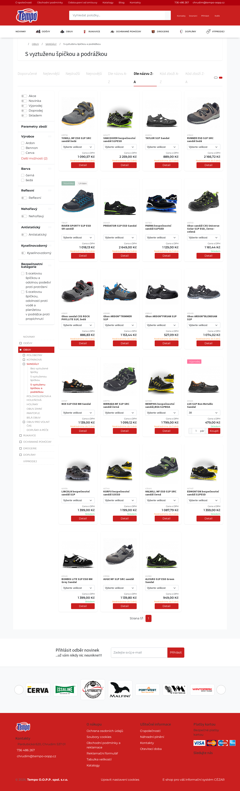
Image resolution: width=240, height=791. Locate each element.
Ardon (30, 143)
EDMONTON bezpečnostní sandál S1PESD (203, 493)
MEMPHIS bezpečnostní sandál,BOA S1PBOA (159, 405)
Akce (32, 96)
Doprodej (36, 110)
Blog (121, 2)
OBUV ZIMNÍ (34, 408)
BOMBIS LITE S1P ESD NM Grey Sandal (77, 580)
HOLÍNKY (32, 404)
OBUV (69, 31)
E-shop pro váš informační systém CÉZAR (194, 779)
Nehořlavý (36, 216)
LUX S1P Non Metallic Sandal (200, 405)
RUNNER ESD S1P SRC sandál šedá (200, 139)
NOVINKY (21, 31)
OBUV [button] (27, 349)
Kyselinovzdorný (39, 253)
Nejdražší (73, 73)
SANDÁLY (51, 44)
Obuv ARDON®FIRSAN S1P (161, 316)
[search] (168, 15)
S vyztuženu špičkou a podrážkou (82, 44)
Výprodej (35, 105)
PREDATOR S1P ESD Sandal (119, 225)
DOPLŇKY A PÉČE (38, 429)
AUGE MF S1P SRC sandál (118, 579)
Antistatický (38, 234)
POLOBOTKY (34, 355)
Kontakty (135, 2)
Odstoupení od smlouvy (82, 2)
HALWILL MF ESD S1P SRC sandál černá (160, 493)
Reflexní (35, 198)
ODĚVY (46, 31)
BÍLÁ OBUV (33, 417)
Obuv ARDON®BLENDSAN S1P (202, 318)
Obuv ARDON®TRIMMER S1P (117, 318)
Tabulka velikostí (99, 759)
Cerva (30, 153)
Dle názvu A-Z (117, 77)
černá (30, 175)
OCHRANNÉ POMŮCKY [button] (37, 441)
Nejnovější (94, 73)
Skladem (35, 115)
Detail (83, 165)
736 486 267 (182, 2)
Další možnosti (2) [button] (34, 158)
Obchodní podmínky (50, 2)
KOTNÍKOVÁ (34, 359)
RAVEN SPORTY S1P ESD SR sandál (76, 227)
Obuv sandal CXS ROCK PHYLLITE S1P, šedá (76, 318)
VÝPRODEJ (218, 31)
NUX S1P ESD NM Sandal (76, 404)
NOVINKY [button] (29, 336)
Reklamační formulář (102, 753)
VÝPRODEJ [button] (30, 461)
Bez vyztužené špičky (39, 370)
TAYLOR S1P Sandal (157, 138)
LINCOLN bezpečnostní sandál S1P (76, 493)
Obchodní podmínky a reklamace (103, 745)
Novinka (35, 101)
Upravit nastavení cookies (120, 779)
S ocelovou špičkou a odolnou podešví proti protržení (38, 280)
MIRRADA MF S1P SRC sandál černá (116, 405)
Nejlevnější (51, 73)
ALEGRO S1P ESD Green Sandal (159, 580)
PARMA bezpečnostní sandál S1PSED (158, 227)
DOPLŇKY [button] (29, 454)
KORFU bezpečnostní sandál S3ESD (116, 493)
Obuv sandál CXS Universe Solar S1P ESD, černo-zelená (203, 228)
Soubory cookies (99, 737)
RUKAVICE (94, 31)
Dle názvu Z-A (143, 77)
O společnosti (23, 2)
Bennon (32, 148)
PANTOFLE (33, 413)
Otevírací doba (151, 749)
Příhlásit (176, 652)
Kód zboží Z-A (195, 77)
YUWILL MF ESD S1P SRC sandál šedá (76, 139)
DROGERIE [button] (30, 448)
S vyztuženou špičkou (38, 378)
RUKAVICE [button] (29, 435)
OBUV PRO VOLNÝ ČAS (38, 423)
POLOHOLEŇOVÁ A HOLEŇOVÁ (39, 398)
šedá (29, 180)
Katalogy (108, 2)
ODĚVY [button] (27, 343)
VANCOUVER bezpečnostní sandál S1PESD (119, 139)
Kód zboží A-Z (169, 77)
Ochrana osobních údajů (105, 731)
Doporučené (27, 73)
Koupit (214, 431)
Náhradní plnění (152, 737)
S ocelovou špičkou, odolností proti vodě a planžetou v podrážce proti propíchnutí (38, 305)
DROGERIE (163, 31)
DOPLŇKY (190, 31)
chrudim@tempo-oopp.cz (209, 2)
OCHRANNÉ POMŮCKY (128, 31)
